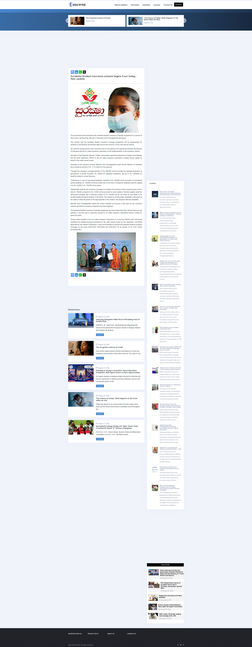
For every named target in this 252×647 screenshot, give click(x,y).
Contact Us (168, 5)
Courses (156, 5)
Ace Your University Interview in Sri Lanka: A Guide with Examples (170, 308)
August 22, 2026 (103, 396)
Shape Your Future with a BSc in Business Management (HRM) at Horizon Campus (170, 262)
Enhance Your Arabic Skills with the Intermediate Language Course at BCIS (170, 348)
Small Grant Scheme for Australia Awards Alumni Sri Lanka (169, 468)
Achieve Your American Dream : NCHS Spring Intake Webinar (170, 368)
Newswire (178, 4)
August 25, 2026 (103, 317)
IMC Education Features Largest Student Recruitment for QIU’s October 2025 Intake (170, 405)
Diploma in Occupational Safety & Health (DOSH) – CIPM (170, 448)
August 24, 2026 (103, 345)
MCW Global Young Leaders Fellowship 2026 (169, 328)
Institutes (146, 5)
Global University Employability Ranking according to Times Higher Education (169, 427)
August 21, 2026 (103, 424)
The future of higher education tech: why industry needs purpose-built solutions (170, 193)
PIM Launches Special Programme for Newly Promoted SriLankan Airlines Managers (170, 488)
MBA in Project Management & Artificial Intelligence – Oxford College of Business (170, 214)
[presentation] (68, 20)
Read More (100, 334)
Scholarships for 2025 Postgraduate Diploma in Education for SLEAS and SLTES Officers (168, 238)
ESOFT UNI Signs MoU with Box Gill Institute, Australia (170, 285)
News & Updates (121, 5)
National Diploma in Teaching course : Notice (170, 385)
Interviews (135, 5)
